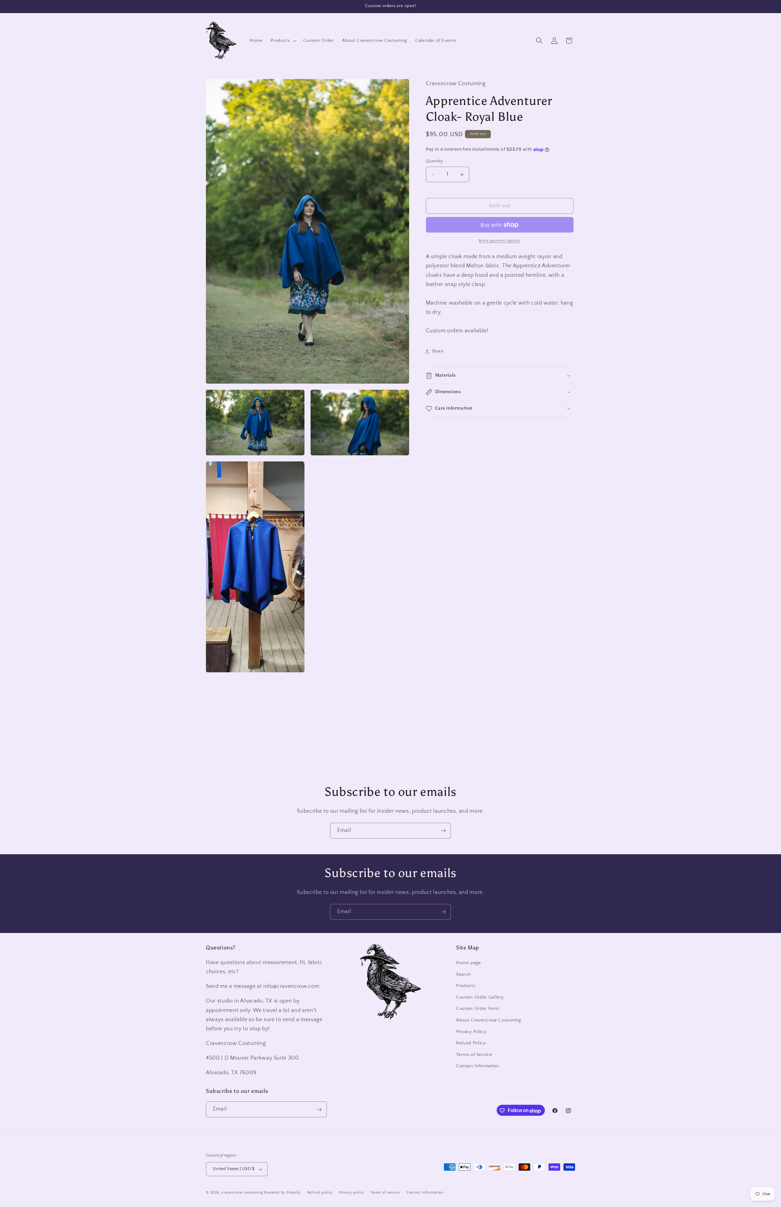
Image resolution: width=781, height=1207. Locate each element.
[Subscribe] (443, 831)
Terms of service (385, 1192)
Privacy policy (351, 1192)
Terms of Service (474, 1054)
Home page (468, 963)
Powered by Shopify (282, 1192)
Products (465, 985)
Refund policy (320, 1192)
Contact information (425, 1192)
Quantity (434, 161)
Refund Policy (471, 1043)
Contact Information (477, 1066)
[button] (283, 41)
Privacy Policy (471, 1031)
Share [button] (438, 351)
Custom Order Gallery (480, 997)
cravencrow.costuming (242, 1192)
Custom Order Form (477, 1008)
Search (463, 974)
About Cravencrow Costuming (488, 1020)
